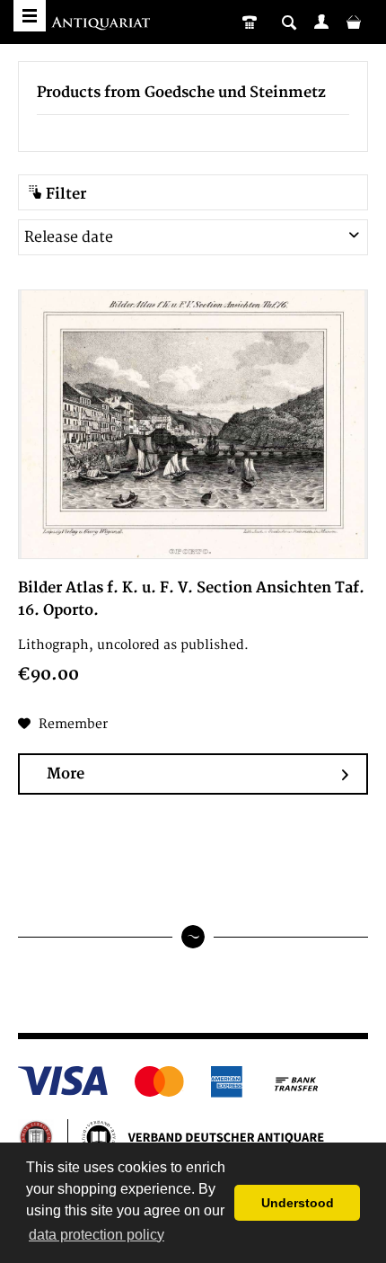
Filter (64, 194)
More (65, 774)
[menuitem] (321, 21)
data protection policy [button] (96, 1234)
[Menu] (29, 15)
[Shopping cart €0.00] (353, 21)
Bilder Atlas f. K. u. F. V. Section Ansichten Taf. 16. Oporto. (191, 599)
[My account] (321, 21)
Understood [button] (297, 1203)
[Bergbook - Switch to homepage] (102, 24)
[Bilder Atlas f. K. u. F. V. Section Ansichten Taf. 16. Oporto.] (193, 424)
